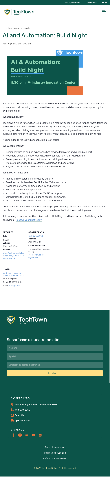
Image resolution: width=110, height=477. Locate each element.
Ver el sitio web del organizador (36, 256)
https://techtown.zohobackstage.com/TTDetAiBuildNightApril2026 (13, 256)
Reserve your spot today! (29, 220)
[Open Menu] (104, 11)
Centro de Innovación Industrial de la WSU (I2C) (13, 274)
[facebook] (13, 435)
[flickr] (40, 435)
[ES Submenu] (106, 2)
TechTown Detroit (35, 236)
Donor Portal (91, 2)
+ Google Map (14, 285)
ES (103, 2)
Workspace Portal (72, 2)
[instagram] (20, 435)
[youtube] (33, 435)
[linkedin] (26, 435)
